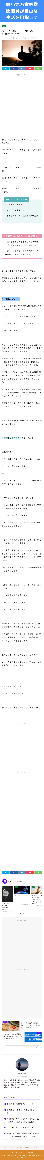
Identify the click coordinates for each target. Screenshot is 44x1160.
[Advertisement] (22, 98)
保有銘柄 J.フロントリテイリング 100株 (23, 1111)
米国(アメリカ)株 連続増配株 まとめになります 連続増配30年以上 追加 (23, 1135)
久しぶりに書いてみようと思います (21, 1128)
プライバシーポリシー (17, 1152)
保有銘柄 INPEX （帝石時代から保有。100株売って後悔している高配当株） (23, 1120)
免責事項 (30, 1152)
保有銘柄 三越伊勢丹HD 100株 (20, 1104)
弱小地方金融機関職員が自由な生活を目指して (22, 11)
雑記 (4, 26)
